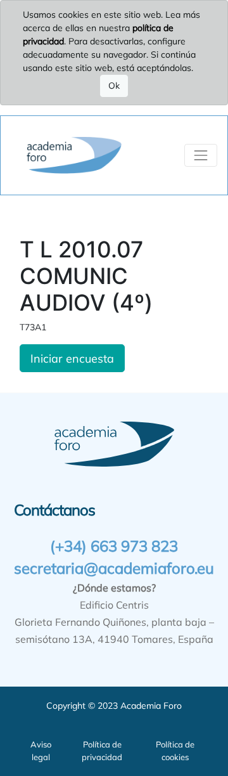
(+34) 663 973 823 (114, 545)
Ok (114, 85)
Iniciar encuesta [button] (72, 358)
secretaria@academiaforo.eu (114, 568)
